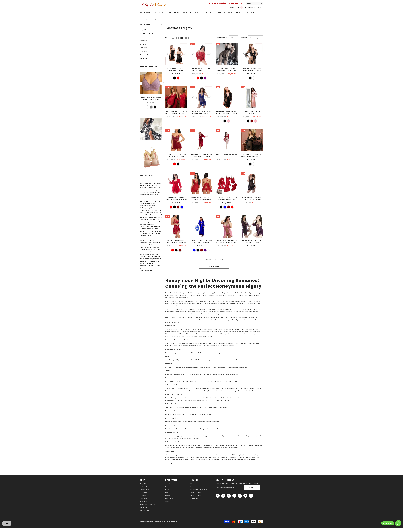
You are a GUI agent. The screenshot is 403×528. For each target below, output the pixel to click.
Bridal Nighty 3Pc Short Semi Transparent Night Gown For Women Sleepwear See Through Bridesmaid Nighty (251, 69)
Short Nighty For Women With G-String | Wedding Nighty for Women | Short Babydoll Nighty (176, 155)
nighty (187, 388)
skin (153, 107)
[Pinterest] (229, 496)
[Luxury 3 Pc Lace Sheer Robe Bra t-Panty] (227, 140)
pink (228, 121)
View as (167, 38)
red (178, 78)
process (199, 436)
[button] (162, 83)
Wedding (196, 293)
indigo (205, 250)
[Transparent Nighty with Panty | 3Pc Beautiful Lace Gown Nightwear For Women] (252, 226)
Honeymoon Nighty (152, 20)
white (145, 107)
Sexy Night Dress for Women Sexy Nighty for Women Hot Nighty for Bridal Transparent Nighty (227, 241)
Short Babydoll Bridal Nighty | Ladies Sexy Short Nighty (176, 69)
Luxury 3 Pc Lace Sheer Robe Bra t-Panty (226, 155)
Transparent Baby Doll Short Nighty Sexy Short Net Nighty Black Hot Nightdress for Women (226, 69)
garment (197, 301)
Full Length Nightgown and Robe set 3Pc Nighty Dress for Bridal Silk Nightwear (201, 241)
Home (142, 20)
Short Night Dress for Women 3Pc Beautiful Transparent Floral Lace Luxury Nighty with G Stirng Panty (176, 112)
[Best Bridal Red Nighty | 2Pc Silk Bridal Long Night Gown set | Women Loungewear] (201, 140)
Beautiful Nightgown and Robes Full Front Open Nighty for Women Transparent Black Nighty (227, 112)
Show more (214, 266)
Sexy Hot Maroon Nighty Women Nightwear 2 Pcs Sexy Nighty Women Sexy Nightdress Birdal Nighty (201, 198)
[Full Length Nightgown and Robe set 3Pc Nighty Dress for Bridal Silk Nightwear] (201, 226)
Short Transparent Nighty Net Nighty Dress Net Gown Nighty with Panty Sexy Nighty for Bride (201, 112)
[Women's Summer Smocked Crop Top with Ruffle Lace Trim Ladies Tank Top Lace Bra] (151, 83)
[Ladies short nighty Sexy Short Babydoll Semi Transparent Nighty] (201, 54)
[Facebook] (218, 496)
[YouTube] (245, 496)
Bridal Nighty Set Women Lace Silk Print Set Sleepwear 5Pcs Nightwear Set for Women (227, 198)
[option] (151, 90)
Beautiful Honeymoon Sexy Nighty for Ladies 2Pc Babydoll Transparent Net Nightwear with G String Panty (176, 241)
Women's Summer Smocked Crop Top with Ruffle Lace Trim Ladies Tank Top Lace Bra (151, 98)
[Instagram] (223, 496)
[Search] (254, 3)
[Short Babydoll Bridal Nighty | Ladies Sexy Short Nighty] (176, 54)
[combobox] (253, 3)
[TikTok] (234, 496)
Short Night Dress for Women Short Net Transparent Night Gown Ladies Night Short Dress (252, 198)
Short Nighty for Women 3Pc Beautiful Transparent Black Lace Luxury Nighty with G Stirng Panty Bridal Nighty (252, 155)
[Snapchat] (240, 496)
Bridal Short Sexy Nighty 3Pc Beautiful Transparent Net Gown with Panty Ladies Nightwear (176, 198)
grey (156, 107)
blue (181, 207)
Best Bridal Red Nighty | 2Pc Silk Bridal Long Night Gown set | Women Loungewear (201, 155)
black (149, 107)
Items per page (222, 38)
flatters (198, 360)
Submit (252, 488)
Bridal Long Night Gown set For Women (252, 112)
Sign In (260, 7)
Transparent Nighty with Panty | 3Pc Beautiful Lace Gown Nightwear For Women (251, 241)
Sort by (244, 38)
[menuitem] (151, 30)
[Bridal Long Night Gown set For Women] (252, 97)
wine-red (170, 207)
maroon (251, 121)
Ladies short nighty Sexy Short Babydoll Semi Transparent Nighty (201, 69)
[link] (151, 129)
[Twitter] (251, 496)
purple (205, 78)
